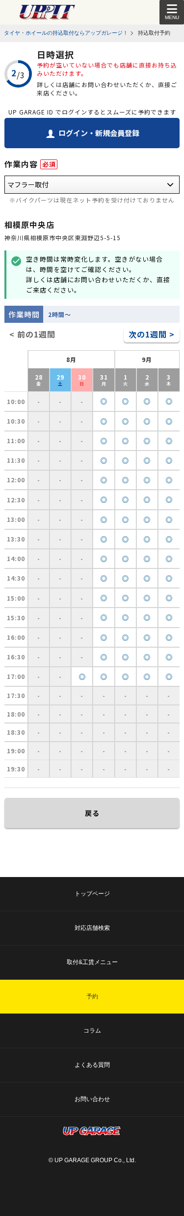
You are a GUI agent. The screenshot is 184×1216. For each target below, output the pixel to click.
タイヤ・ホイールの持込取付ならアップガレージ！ (66, 33)
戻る (92, 813)
